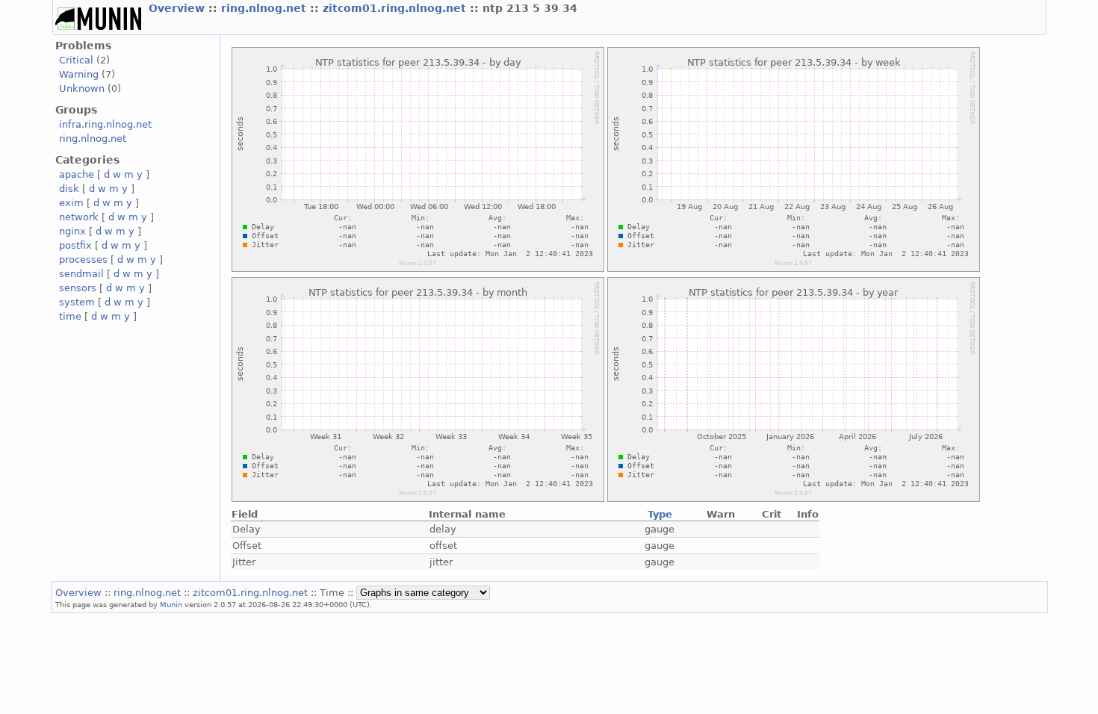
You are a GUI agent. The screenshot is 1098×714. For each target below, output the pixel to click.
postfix (75, 245)
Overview (178, 8)
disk (69, 188)
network (79, 217)
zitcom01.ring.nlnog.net (396, 8)
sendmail (81, 273)
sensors (77, 288)
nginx (72, 231)
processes (83, 259)
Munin (171, 604)
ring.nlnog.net (265, 8)
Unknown (82, 88)
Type (660, 514)
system (77, 302)
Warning (79, 74)
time (70, 316)
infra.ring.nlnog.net (105, 124)
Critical (76, 60)
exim (71, 202)
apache (76, 174)
